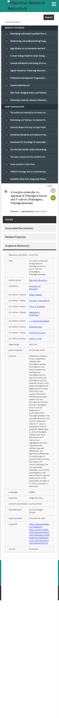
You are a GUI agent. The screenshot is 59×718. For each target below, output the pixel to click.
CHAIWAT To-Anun (37, 333)
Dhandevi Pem (35, 327)
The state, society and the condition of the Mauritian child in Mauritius (29, 157)
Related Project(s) (15, 237)
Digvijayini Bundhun (38, 280)
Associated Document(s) (19, 228)
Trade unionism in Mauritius (22, 164)
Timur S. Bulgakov (37, 307)
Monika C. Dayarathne (39, 301)
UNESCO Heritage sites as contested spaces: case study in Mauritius (29, 172)
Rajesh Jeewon (35, 295)
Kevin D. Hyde (35, 339)
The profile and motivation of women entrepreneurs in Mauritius (29, 113)
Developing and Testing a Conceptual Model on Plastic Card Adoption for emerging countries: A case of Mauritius (29, 120)
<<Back (49, 186)
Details (9, 219)
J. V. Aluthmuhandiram (39, 321)
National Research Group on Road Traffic (28, 127)
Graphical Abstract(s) (17, 245)
